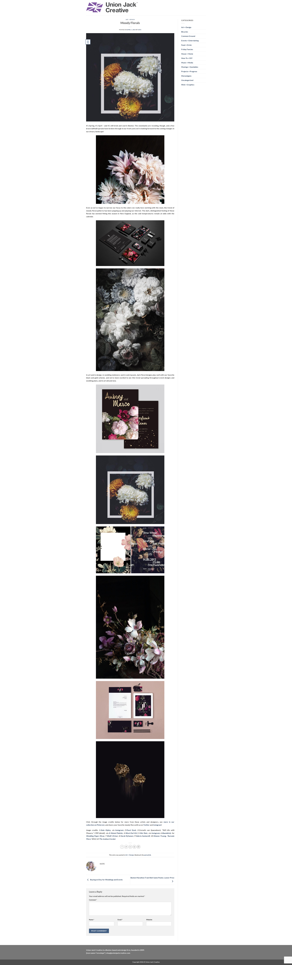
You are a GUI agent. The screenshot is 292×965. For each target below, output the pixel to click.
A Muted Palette (116, 833)
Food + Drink (186, 45)
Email (120, 920)
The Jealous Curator (107, 839)
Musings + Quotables (189, 67)
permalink (147, 855)
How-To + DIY (186, 58)
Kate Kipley (106, 830)
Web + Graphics (187, 85)
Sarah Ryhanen (127, 836)
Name (91, 920)
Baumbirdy (166, 833)
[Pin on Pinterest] (134, 847)
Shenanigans (186, 76)
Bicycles (184, 32)
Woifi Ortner (112, 836)
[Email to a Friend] (130, 847)
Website (149, 920)
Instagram (157, 825)
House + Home (187, 54)
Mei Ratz (143, 833)
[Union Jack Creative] (112, 8)
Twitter (146, 825)
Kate (139, 29)
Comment (93, 900)
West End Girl (131, 833)
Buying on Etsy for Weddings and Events (106, 879)
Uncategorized (187, 80)
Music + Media (187, 62)
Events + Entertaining (190, 40)
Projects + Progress (189, 71)
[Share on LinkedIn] (138, 847)
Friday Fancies (187, 49)
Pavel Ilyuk (131, 830)
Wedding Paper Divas (95, 836)
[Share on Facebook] (122, 847)
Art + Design (130, 19)
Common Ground (188, 36)
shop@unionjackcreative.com (118, 953)
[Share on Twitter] (126, 847)
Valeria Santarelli (143, 836)
